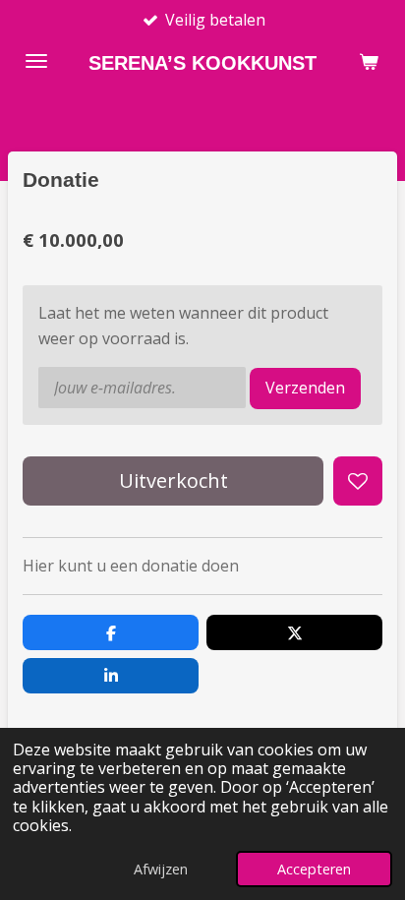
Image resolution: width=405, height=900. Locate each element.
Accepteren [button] (314, 869)
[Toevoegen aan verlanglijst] (357, 481)
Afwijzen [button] (161, 869)
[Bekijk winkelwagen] (368, 61)
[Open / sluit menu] (36, 61)
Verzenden (305, 387)
